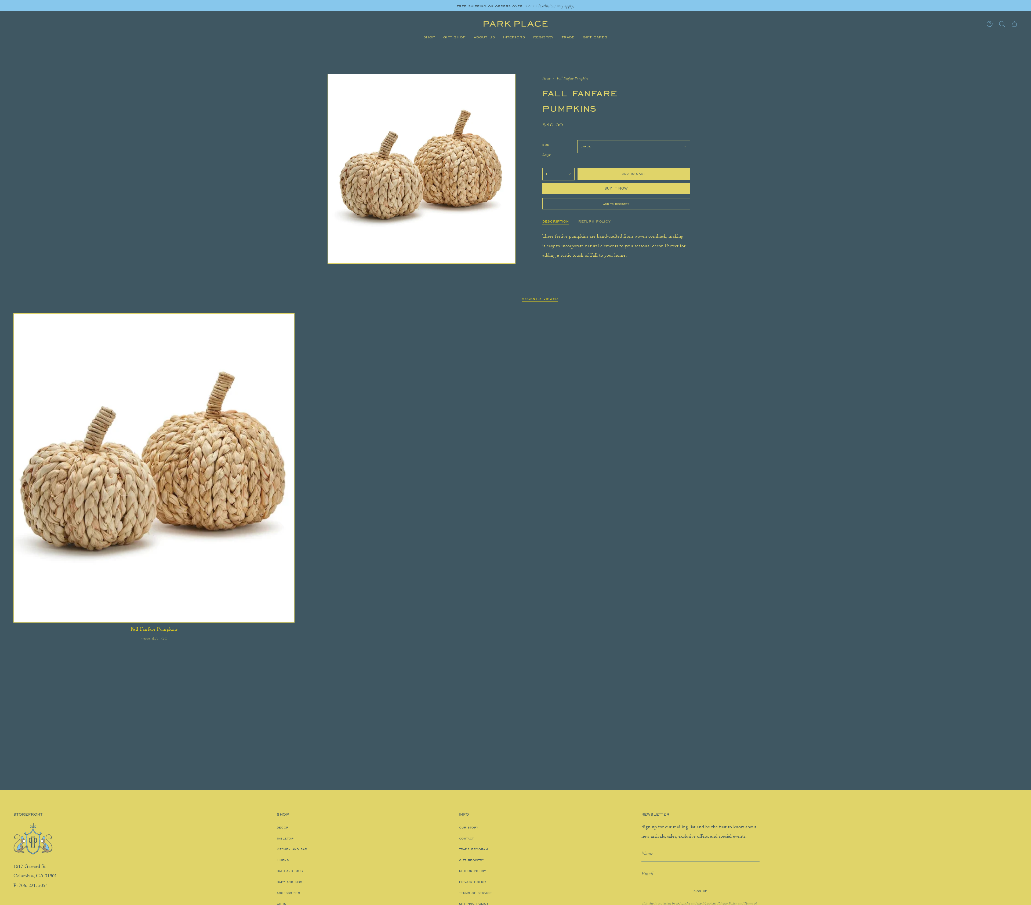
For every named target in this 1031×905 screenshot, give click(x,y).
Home (546, 78)
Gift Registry (471, 860)
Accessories (288, 893)
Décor (283, 827)
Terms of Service (475, 893)
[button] (429, 37)
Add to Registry (616, 204)
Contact (466, 838)
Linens (283, 860)
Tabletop (285, 838)
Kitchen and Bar (292, 849)
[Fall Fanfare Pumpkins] (154, 468)
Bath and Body (290, 871)
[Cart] (1014, 23)
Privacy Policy (473, 882)
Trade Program (473, 849)
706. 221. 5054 (33, 886)
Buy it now (616, 188)
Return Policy (472, 871)
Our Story (468, 827)
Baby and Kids (289, 882)
